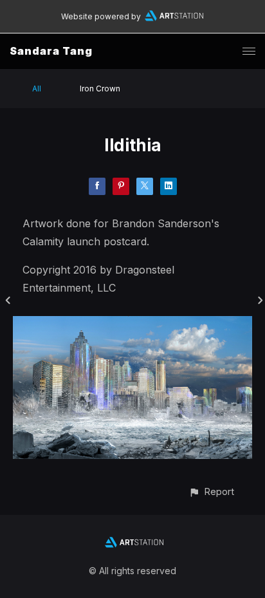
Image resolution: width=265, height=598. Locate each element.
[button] (211, 491)
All (36, 88)
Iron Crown (100, 88)
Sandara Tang (51, 50)
